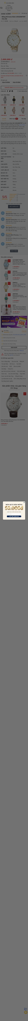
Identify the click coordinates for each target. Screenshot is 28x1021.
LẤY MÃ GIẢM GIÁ (14, 516)
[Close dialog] (24, 502)
